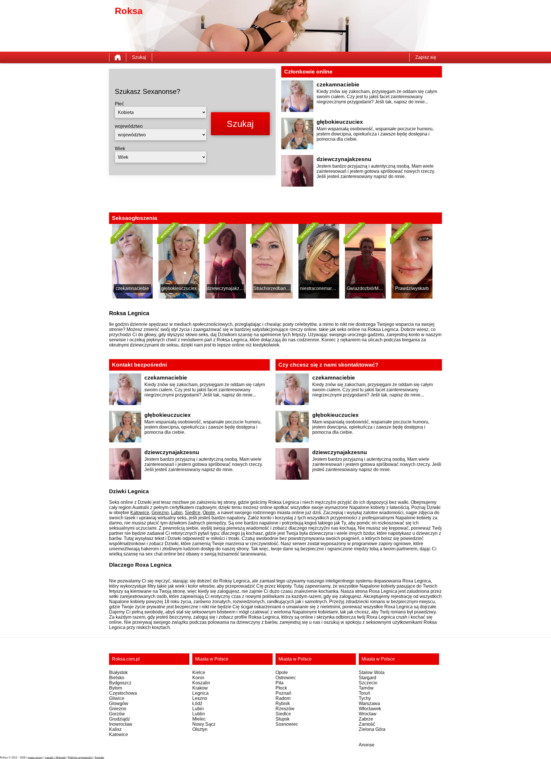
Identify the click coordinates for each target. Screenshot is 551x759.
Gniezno (160, 512)
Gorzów (117, 713)
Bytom (115, 688)
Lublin (198, 713)
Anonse (367, 744)
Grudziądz (119, 719)
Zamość (367, 724)
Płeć (119, 103)
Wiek (120, 148)
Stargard (367, 677)
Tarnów (366, 688)
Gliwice (116, 698)
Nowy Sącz (204, 724)
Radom (283, 698)
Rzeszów (285, 708)
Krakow (200, 688)
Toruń (364, 693)
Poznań (283, 693)
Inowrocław (120, 724)
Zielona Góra (372, 729)
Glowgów (118, 703)
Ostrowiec (286, 677)
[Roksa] (117, 57)
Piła (280, 682)
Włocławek (370, 708)
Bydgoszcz (120, 682)
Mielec (199, 719)
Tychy (365, 698)
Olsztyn (199, 729)
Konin (198, 677)
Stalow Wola (372, 672)
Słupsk (283, 719)
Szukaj (139, 57)
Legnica (200, 693)
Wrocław (368, 713)
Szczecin (368, 682)
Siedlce (192, 512)
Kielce (198, 672)
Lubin (177, 512)
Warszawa (369, 703)
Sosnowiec (287, 724)
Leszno (199, 698)
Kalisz (115, 729)
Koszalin (201, 682)
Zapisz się (425, 57)
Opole (209, 512)
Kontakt (99, 757)
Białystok (118, 672)
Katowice (139, 512)
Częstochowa (123, 693)
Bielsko (116, 677)
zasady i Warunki (55, 757)
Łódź (197, 703)
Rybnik (283, 703)
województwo (129, 126)
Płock (281, 688)
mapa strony (35, 757)
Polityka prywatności (80, 757)
